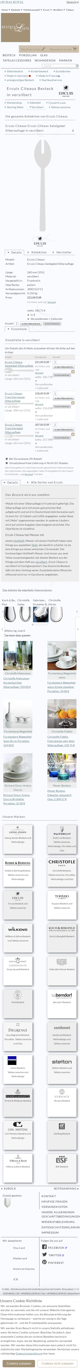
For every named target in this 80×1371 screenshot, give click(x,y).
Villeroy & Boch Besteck (18, 1166)
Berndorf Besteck (62, 1002)
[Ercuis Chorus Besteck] (2, 629)
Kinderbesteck (39, 71)
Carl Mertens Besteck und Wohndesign (18, 1135)
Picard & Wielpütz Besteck (18, 1100)
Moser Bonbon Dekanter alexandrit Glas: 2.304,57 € (59, 795)
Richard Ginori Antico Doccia (18, 787)
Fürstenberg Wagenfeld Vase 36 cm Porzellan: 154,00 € (17, 741)
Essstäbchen (63, 71)
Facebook (55, 1247)
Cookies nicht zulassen (58, 1363)
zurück (9, 1188)
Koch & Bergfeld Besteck (62, 936)
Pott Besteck (18, 1002)
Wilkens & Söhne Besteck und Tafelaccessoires (17, 938)
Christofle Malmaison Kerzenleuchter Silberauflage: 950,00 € (17, 683)
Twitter (54, 1255)
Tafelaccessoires (60, 107)
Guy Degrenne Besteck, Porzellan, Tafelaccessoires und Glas (17, 1039)
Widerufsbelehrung (58, 1221)
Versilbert (58, 9)
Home (5, 9)
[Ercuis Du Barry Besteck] (78, 629)
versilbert (41, 561)
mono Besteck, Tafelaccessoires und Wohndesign (18, 1072)
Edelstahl (35, 102)
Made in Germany (18, 75)
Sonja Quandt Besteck (18, 969)
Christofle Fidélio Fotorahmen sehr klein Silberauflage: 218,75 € (61, 741)
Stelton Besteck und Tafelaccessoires (62, 1070)
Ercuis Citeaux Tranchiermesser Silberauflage (15, 397)
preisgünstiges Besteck (20, 80)
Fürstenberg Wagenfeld (18, 731)
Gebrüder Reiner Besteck (62, 969)
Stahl (35, 545)
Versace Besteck (62, 1100)
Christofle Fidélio (61, 731)
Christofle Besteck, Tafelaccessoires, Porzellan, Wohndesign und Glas (62, 875)
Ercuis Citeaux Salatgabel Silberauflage (19, 364)
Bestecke (15, 9)
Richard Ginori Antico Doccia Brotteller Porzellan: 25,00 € (16, 799)
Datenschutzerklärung (59, 1227)
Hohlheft (18, 540)
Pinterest (55, 1262)
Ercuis (46, 9)
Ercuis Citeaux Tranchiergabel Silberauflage (14, 428)
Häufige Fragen (55, 1201)
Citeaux (70, 9)
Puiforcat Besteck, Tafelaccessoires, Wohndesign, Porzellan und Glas (62, 844)
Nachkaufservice (52, 80)
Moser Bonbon (62, 785)
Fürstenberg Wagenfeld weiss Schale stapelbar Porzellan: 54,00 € (61, 687)
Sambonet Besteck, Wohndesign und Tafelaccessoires (62, 1039)
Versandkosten (55, 1206)
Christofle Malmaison (18, 673)
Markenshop (14, 102)
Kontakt (49, 1196)
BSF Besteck (62, 1166)
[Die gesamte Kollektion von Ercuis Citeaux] (73, 130)
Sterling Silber (15, 107)
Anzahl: (9, 323)
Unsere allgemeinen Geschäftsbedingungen (59, 1214)
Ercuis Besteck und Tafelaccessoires (18, 905)
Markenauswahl (31, 9)
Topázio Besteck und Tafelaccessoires (61, 905)
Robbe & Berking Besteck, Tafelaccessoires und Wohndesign (18, 875)
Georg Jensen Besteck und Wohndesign (18, 840)
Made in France (48, 75)
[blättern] (3, 611)
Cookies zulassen (19, 1363)
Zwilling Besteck (62, 1133)
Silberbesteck (15, 71)
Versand (51, 302)
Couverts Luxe (57, 102)
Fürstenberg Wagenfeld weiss (62, 675)
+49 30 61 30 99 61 (12, 1)
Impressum (50, 1232)
